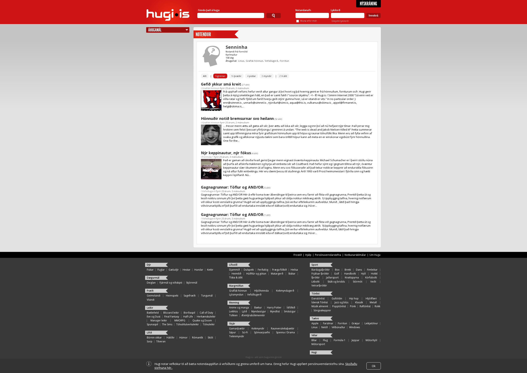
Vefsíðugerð (271, 60)
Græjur (356, 323)
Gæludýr (174, 269)
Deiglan (151, 282)
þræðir (236, 76)
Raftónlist (365, 306)
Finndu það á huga (208, 10)
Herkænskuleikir (206, 316)
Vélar (314, 335)
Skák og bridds (336, 281)
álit (283, 76)
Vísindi (150, 299)
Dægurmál (153, 277)
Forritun (284, 60)
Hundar (198, 269)
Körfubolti (371, 277)
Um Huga (375, 255)
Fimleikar (372, 269)
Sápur (232, 332)
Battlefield (153, 312)
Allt (204, 76)
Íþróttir (315, 277)
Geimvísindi (153, 295)
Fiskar (150, 269)
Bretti (348, 269)
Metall (373, 302)
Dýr (149, 264)
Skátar (291, 273)
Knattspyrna (352, 277)
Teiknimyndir (236, 336)
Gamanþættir (237, 328)
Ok (373, 366)
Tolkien (233, 315)
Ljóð (244, 311)
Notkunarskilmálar (355, 255)
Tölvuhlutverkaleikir (187, 324)
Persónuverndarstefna (328, 255)
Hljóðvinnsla (261, 290)
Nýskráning (368, 4)
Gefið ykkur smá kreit (221, 84)
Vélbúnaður (338, 327)
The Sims (167, 324)
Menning (234, 302)
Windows (354, 327)
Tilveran (161, 341)
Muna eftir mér (308, 20)
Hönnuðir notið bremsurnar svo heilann (237, 118)
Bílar (314, 340)
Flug (325, 340)
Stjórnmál (191, 282)
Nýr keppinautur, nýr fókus (226, 152)
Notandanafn (303, 10)
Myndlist (275, 311)
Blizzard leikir (171, 312)
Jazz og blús (341, 302)
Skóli (210, 337)
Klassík (359, 302)
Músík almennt (319, 306)
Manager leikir (158, 320)
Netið (324, 327)
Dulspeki (249, 269)
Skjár (232, 323)
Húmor (183, 337)
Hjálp (308, 255)
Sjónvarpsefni (262, 332)
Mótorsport (318, 344)
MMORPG (179, 320)
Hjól (363, 273)
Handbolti (350, 273)
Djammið (234, 269)
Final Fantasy (171, 316)
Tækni (315, 318)
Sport (314, 264)
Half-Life (188, 316)
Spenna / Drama (285, 332)
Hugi (314, 352)
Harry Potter (274, 307)
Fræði (150, 290)
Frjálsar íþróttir (320, 273)
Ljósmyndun (236, 294)
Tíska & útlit (236, 277)
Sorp (149, 341)
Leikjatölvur (371, 323)
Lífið (149, 332)
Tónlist (315, 293)
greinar (220, 76)
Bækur (258, 307)
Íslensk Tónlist (319, 302)
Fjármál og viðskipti (171, 282)
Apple (314, 323)
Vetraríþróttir (319, 285)
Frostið (298, 255)
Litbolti (315, 281)
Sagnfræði (190, 295)
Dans (359, 269)
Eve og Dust (153, 316)
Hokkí (374, 273)
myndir (267, 76)
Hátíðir (171, 337)
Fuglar (161, 269)
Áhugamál (154, 29)
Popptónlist (339, 306)
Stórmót (357, 281)
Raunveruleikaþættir (282, 328)
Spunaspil (152, 324)
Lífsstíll (233, 264)
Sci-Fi (245, 332)
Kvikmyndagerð (285, 290)
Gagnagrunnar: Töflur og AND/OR (232, 187)
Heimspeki (172, 295)
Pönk (353, 306)
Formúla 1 (207, 156)
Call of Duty (206, 312)
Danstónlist (318, 298)
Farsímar (328, 323)
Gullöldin (337, 298)
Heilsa (294, 269)
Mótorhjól (371, 340)
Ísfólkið (291, 307)
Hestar (186, 269)
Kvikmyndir (258, 328)
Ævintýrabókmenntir (253, 315)
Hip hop (354, 298)
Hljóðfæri (371, 298)
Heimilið (236, 273)
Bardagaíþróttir (320, 269)
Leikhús (233, 311)
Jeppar (355, 340)
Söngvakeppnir (322, 310)
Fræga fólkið (279, 269)
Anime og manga (239, 307)
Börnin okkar (154, 337)
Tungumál (207, 295)
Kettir (210, 269)
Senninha (236, 47)
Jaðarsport (332, 277)
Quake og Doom (202, 320)
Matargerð (277, 273)
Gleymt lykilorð (340, 20)
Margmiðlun (236, 285)
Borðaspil (189, 312)
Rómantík (197, 337)
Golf (336, 273)
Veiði (373, 281)
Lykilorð (335, 10)
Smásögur (290, 311)
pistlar (251, 76)
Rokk (377, 306)
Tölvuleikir (209, 324)
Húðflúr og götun (256, 273)
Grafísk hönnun (254, 60)
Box (337, 269)
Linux (241, 60)
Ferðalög (263, 269)
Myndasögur (258, 311)
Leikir (150, 307)
